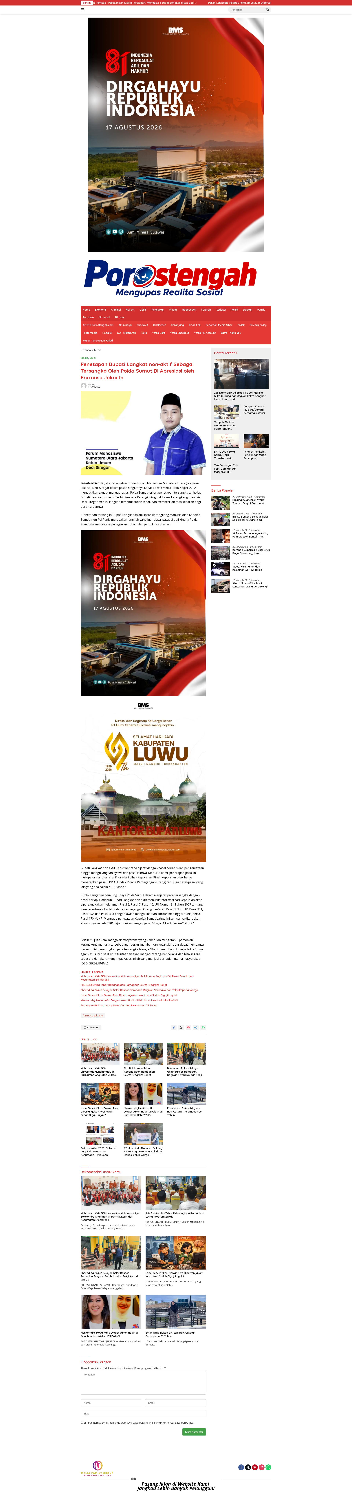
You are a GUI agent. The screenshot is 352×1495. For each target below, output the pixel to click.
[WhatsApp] (268, 1467)
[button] (267, 9)
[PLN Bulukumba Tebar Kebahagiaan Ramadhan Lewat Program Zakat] (143, 1054)
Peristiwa (88, 317)
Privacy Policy (258, 325)
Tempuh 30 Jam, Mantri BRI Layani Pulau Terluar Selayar (224, 426)
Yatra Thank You (231, 333)
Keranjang (177, 325)
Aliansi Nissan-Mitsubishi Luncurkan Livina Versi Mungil (250, 585)
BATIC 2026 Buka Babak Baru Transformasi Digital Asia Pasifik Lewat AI (225, 455)
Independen (189, 309)
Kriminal (116, 309)
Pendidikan (157, 309)
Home (86, 309)
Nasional (104, 317)
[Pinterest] (255, 1467)
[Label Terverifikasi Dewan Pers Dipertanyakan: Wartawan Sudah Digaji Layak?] (100, 1094)
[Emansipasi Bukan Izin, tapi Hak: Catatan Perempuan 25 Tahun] (186, 1094)
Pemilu (261, 309)
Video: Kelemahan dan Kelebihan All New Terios (247, 568)
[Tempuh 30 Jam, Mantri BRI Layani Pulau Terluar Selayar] (226, 412)
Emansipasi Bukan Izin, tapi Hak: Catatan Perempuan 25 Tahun (119, 1005)
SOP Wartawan (126, 333)
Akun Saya (125, 325)
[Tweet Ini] (181, 1027)
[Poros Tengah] (170, 278)
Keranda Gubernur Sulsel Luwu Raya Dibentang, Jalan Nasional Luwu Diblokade (251, 551)
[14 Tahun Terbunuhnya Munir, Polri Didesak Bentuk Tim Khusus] (220, 536)
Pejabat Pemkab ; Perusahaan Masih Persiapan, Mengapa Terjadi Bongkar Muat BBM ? (255, 455)
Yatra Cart (158, 333)
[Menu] (83, 10)
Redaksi (221, 309)
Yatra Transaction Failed (98, 340)
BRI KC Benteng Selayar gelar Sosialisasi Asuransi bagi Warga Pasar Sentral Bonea (250, 518)
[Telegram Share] (196, 1027)
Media (173, 309)
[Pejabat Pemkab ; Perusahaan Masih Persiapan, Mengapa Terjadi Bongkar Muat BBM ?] (256, 441)
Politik (234, 309)
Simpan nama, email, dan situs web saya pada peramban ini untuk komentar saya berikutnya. (139, 1422)
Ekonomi (100, 309)
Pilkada (119, 317)
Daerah (247, 309)
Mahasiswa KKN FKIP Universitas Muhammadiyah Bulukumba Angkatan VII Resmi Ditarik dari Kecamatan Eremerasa (137, 978)
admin (91, 384)
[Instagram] (262, 1467)
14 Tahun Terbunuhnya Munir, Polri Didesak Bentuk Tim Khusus (250, 535)
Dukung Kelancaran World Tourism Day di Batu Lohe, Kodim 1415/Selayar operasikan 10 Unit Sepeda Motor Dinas (248, 502)
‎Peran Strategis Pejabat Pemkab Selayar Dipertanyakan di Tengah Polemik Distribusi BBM (174, 2)
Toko (144, 333)
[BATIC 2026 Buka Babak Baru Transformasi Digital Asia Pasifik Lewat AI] (226, 441)
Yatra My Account (205, 333)
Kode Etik (195, 325)
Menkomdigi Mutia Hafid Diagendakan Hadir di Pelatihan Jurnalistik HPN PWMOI (129, 1000)
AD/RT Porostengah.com (98, 325)
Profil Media (90, 333)
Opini (143, 309)
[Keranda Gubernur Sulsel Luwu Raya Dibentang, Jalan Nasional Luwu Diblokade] (220, 553)
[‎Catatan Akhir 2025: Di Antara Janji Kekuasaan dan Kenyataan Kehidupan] (100, 1134)
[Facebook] (241, 1467)
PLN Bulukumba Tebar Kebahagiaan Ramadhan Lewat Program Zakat (124, 985)
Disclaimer (159, 325)
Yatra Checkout (179, 333)
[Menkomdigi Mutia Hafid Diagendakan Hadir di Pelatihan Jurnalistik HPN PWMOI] (143, 1094)
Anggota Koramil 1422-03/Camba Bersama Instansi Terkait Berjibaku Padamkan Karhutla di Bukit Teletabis (256, 410)
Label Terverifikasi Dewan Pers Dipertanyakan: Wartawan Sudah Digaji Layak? (129, 995)
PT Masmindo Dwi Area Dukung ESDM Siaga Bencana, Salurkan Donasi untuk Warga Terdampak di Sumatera (143, 1152)
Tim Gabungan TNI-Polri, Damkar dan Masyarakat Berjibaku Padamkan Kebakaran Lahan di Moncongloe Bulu (226, 469)
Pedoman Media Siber (219, 325)
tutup (133, 1479)
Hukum (130, 309)
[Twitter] (248, 1467)
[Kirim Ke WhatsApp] (203, 1027)
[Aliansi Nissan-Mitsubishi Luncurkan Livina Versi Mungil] (220, 586)
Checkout (142, 325)
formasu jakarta (92, 1015)
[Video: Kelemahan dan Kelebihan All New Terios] (220, 569)
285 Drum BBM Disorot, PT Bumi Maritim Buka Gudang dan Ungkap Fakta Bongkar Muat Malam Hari (240, 396)
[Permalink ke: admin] (84, 385)
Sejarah (206, 309)
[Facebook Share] (174, 1027)
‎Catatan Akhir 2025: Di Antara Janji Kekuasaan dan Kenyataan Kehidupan (99, 1151)
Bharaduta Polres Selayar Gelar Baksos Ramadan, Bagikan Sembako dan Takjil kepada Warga (139, 990)
